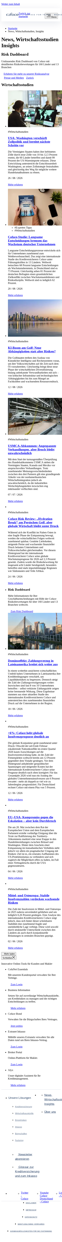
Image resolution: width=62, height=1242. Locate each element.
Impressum (31, 1210)
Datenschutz (31, 1217)
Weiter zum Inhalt (10, 4)
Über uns (50, 1111)
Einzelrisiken (21, 1120)
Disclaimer (31, 1203)
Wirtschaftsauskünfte (24, 1113)
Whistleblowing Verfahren (31, 1224)
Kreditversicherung (23, 1107)
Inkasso (18, 1127)
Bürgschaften (21, 1134)
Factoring (19, 1140)
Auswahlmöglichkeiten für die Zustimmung (31, 1231)
